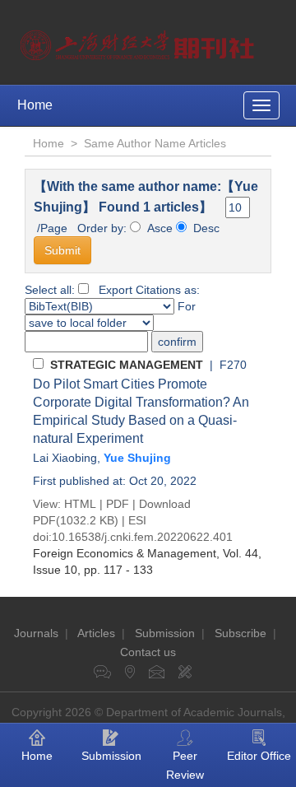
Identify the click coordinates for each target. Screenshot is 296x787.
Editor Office (259, 755)
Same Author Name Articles (155, 143)
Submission (165, 633)
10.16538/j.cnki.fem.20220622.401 (142, 536)
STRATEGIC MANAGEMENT (126, 364)
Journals (36, 633)
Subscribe (240, 633)
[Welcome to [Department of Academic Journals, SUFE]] (139, 41)
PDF (117, 503)
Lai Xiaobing (65, 457)
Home (35, 105)
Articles (96, 633)
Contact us (148, 652)
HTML (80, 503)
